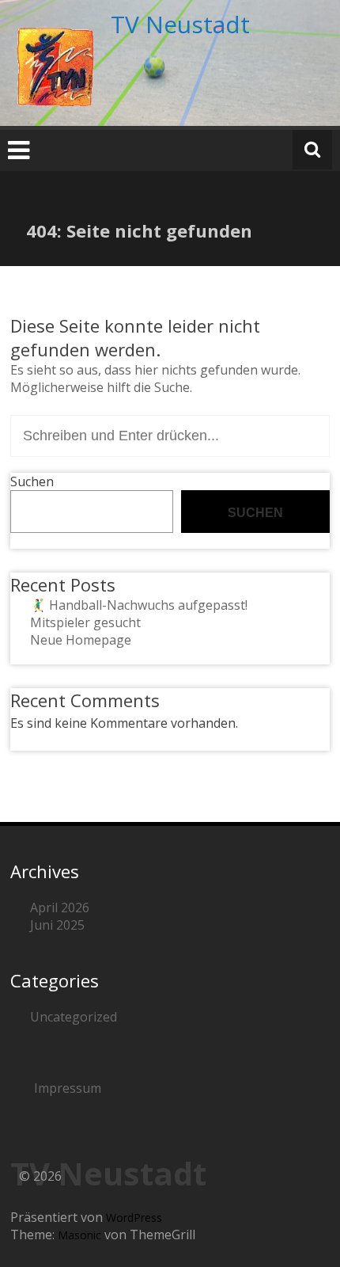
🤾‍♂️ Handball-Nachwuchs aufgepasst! (138, 605)
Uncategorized (73, 1016)
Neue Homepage (80, 640)
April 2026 (59, 907)
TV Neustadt (180, 24)
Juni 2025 (57, 925)
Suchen (32, 481)
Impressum (67, 1088)
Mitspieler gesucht (85, 622)
